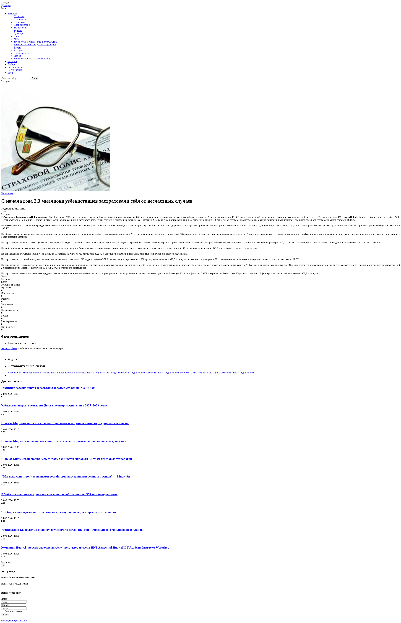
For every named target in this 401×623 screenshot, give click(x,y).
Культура (18, 33)
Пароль (5, 605)
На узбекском (15, 70)
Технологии (20, 27)
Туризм (18, 30)
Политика (19, 16)
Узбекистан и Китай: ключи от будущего (35, 41)
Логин (4, 598)
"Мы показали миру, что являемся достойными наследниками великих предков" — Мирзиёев (65, 476)
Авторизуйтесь (9, 348)
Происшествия (22, 24)
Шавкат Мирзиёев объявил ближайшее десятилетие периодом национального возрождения (63, 441)
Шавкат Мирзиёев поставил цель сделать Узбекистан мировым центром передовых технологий (66, 458)
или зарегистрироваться (14, 620)
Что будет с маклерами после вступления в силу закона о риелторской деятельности (58, 512)
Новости (12, 13)
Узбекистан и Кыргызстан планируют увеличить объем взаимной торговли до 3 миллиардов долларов (72, 529)
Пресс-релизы (21, 53)
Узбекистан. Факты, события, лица (32, 58)
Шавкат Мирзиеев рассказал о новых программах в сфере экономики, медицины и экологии (65, 423)
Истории (18, 50)
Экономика (20, 19)
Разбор (17, 55)
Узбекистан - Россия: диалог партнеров (35, 44)
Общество (19, 22)
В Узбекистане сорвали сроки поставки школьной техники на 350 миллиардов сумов (59, 494)
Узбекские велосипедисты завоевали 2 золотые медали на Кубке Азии (48, 387)
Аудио (17, 47)
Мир (16, 39)
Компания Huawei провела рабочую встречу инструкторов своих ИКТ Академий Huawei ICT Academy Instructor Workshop (85, 547)
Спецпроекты (15, 67)
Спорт (17, 36)
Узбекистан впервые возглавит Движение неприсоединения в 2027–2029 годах (54, 405)
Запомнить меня (13, 611)
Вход (10, 72)
